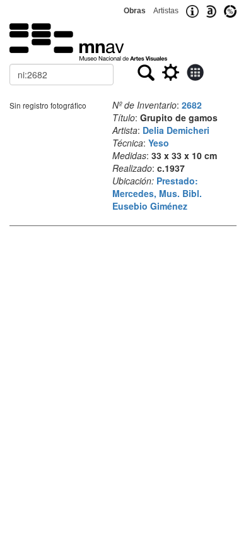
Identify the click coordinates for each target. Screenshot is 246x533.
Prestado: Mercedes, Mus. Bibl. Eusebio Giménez (157, 193)
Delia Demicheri (176, 130)
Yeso (158, 142)
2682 (192, 105)
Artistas (166, 10)
